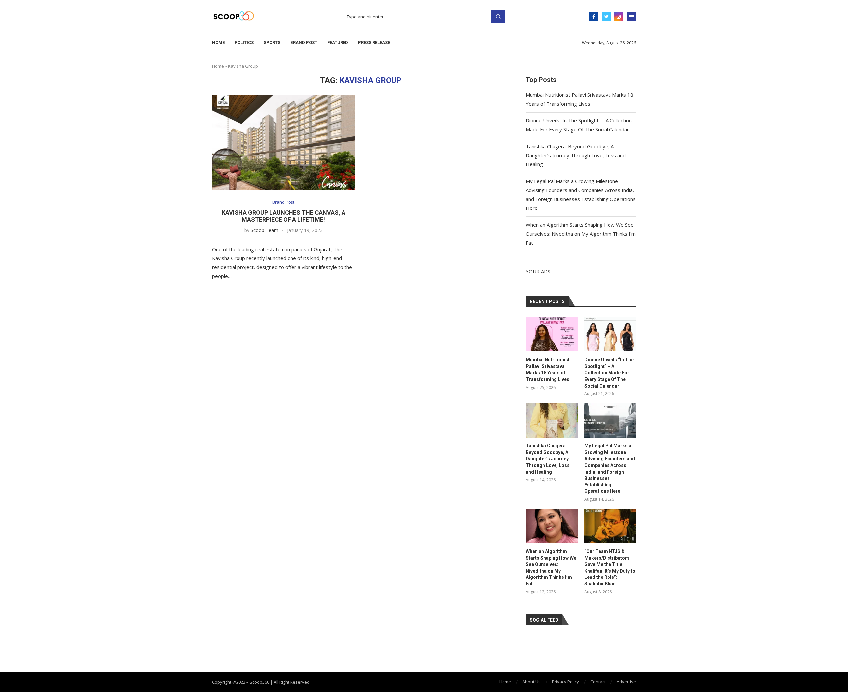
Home (218, 42)
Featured (337, 42)
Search (498, 16)
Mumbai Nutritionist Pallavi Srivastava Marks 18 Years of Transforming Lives (548, 369)
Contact (598, 682)
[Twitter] (606, 16)
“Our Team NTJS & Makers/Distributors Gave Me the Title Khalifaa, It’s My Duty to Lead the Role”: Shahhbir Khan (609, 567)
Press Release (374, 42)
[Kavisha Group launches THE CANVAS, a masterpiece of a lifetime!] (283, 142)
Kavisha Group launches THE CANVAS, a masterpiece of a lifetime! (283, 216)
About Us (531, 682)
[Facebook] (593, 16)
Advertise (626, 682)
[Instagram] (618, 16)
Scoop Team (264, 230)
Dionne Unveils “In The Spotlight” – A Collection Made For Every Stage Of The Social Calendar (609, 372)
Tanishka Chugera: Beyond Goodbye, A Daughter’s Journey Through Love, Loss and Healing (576, 155)
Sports (272, 42)
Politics (244, 42)
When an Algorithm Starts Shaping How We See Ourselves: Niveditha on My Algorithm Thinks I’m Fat (581, 233)
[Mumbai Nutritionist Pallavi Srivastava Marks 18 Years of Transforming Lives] (551, 334)
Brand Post (303, 42)
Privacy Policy (565, 682)
